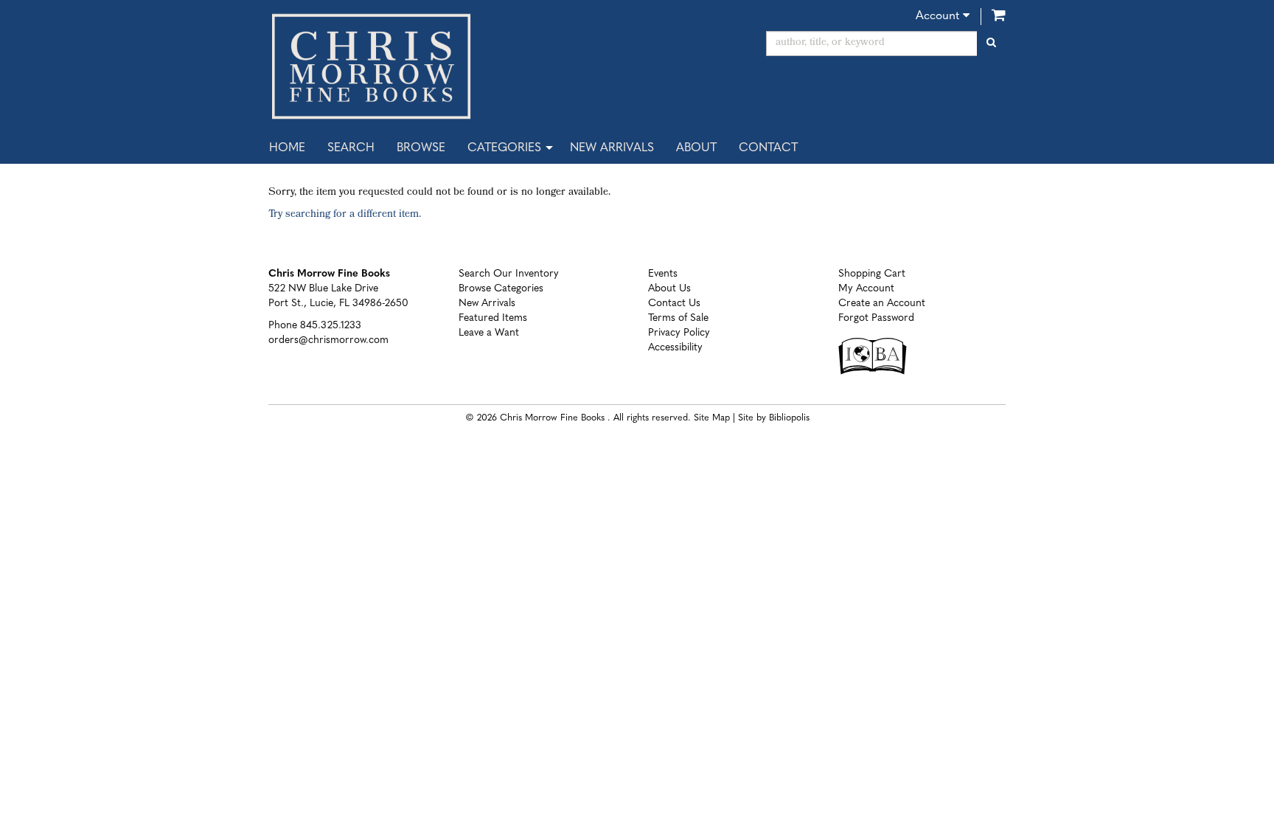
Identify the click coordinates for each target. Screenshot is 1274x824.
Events (663, 274)
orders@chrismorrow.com (328, 340)
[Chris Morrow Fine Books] (447, 66)
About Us (669, 288)
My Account (866, 288)
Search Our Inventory (509, 274)
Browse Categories (501, 288)
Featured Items (493, 318)
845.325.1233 (330, 325)
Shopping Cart (871, 274)
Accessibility (675, 347)
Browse (421, 148)
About (696, 148)
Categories (504, 148)
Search (351, 148)
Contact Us (674, 303)
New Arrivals (612, 148)
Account (939, 16)
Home (287, 148)
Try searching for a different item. (344, 215)
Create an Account (881, 303)
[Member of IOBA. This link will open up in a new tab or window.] (876, 363)
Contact (768, 148)
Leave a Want (489, 333)
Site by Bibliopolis (774, 418)
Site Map (712, 418)
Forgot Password (876, 318)
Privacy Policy (679, 333)
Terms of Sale (678, 318)
